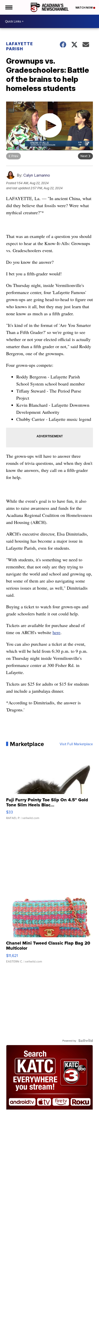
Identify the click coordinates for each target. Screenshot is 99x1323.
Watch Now (84, 7)
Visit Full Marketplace (76, 744)
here (56, 632)
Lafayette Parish (19, 46)
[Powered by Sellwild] (85, 1040)
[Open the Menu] (8, 7)
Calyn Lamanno (36, 175)
